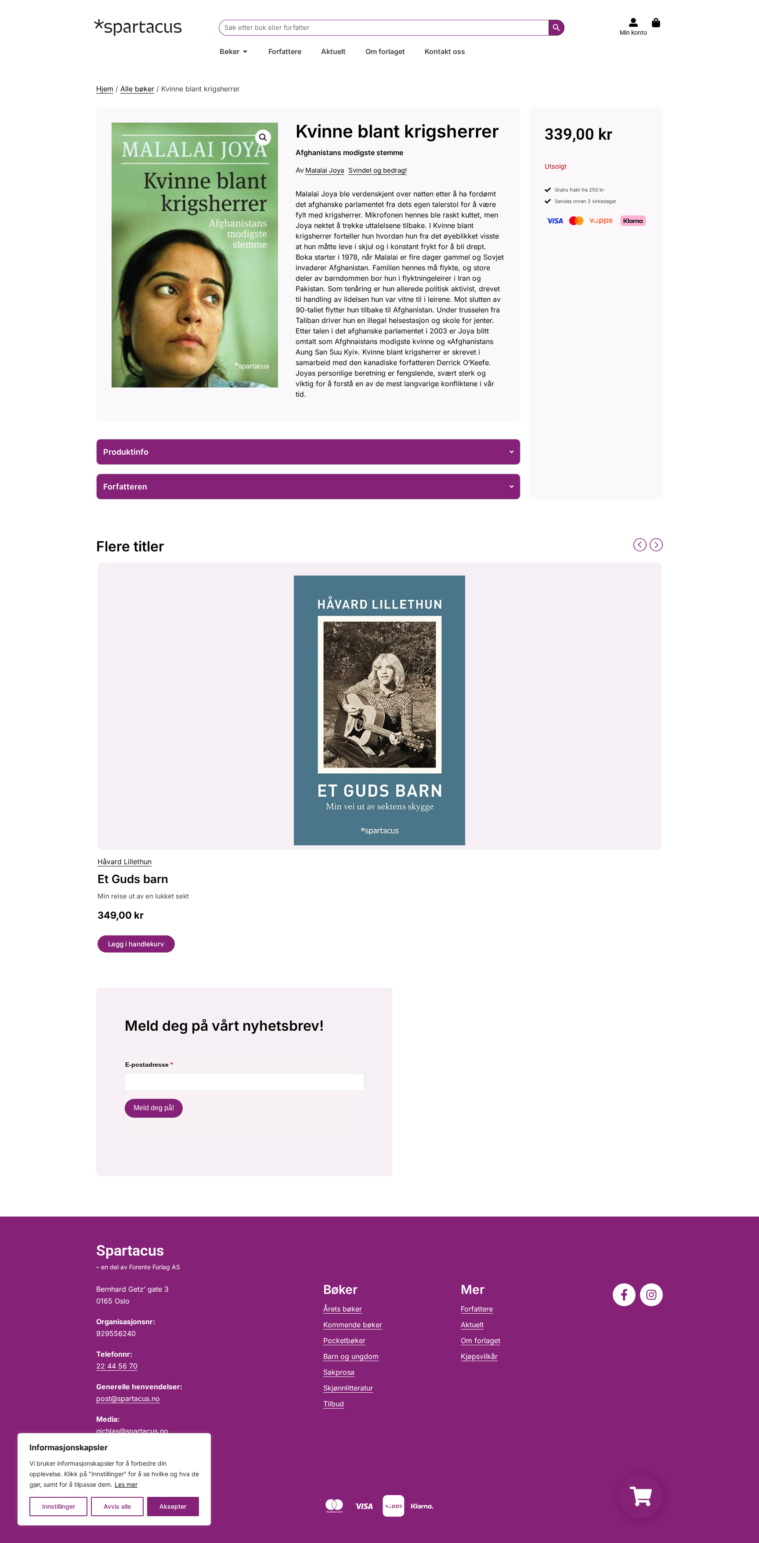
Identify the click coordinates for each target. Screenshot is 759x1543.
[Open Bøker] (245, 51)
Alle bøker (137, 88)
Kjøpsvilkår (479, 1356)
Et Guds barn (133, 879)
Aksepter (172, 1506)
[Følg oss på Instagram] (651, 1294)
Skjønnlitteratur (348, 1388)
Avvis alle (117, 1506)
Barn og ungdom (351, 1356)
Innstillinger (58, 1506)
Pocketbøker (344, 1340)
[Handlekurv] (660, 22)
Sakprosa (338, 1372)
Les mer (126, 1484)
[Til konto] (633, 22)
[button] (263, 137)
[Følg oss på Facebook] (624, 1294)
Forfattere (477, 1308)
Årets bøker (342, 1308)
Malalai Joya (324, 170)
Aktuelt (472, 1324)
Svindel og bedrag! (377, 170)
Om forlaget (480, 1340)
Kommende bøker (352, 1324)
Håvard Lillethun (125, 861)
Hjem (104, 88)
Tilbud (333, 1403)
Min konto (633, 32)
